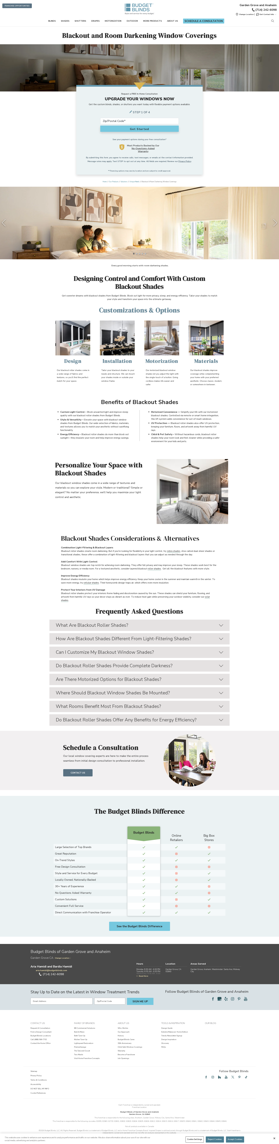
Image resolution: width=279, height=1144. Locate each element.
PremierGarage (80, 1047)
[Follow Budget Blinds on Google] (219, 999)
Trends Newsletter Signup (171, 1036)
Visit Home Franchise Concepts (87, 1058)
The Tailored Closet (82, 1051)
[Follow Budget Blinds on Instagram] (232, 999)
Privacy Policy (184, 161)
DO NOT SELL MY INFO (40, 1089)
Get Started (139, 129)
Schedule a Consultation (204, 21)
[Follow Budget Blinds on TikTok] (246, 1077)
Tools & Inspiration (173, 1023)
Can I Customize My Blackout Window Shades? (105, 652)
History (121, 1036)
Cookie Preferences (38, 1093)
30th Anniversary (124, 1043)
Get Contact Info (267, 14)
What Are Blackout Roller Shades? (92, 625)
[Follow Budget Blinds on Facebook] (213, 999)
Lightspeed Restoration (83, 1043)
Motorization (113, 21)
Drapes (95, 21)
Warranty (121, 1051)
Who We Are (123, 1028)
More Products (152, 21)
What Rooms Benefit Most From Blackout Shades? (108, 706)
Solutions (124, 182)
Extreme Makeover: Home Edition (174, 1032)
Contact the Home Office (40, 1043)
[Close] (274, 1138)
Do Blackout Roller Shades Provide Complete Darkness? (114, 666)
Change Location (62, 958)
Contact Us (78, 772)
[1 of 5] (133, 253)
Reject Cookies (215, 1139)
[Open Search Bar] (272, 21)
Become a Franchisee (126, 1054)
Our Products (113, 182)
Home (105, 182)
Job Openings (123, 1058)
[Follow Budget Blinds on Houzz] (219, 1077)
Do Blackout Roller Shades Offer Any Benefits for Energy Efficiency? (126, 720)
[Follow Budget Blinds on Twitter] (232, 1077)
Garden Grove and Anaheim (258, 5)
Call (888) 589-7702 (39, 1039)
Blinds (52, 21)
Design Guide (166, 1028)
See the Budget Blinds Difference (139, 926)
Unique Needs (134, 182)
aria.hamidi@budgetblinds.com (51, 970)
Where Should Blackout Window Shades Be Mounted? (113, 693)
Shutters (80, 21)
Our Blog (210, 1023)
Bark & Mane (79, 1032)
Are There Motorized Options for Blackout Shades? (108, 679)
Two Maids (78, 1054)
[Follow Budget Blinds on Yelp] (226, 999)
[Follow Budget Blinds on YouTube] (245, 999)
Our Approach (123, 1032)
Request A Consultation (40, 1028)
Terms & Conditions (39, 1080)
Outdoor (132, 21)
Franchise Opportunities (17, 6)
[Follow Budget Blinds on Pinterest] (239, 999)
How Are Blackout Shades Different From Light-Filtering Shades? (123, 639)
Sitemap (34, 1071)
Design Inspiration (168, 1039)
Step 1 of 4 (141, 112)
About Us (172, 21)
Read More (143, 976)
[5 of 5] (145, 253)
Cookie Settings (194, 1139)
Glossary (165, 1043)
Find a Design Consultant (41, 1032)
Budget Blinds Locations (41, 1036)
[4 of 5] (142, 253)
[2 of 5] (136, 253)
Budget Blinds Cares (126, 1039)
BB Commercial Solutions (84, 1028)
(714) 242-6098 (266, 10)
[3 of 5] (139, 253)
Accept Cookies (235, 1139)
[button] (245, 14)
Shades (65, 21)
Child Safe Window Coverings (130, 1047)
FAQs (163, 1047)
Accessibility (36, 1084)
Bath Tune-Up (79, 1036)
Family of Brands (84, 1023)
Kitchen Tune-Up (80, 1039)
